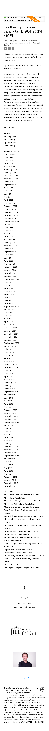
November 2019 (11, 367)
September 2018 (11, 392)
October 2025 (10, 182)
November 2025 (11, 179)
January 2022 (10, 297)
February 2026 (10, 169)
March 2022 (9, 291)
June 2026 (9, 160)
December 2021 (11, 300)
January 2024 (10, 243)
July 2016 (8, 462)
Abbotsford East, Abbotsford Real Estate (22, 495)
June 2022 (9, 282)
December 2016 (11, 446)
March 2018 (9, 407)
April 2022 (8, 288)
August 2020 (10, 346)
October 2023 (10, 249)
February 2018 (10, 410)
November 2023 (11, 245)
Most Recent (9, 154)
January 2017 (10, 443)
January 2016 (10, 480)
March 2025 (9, 203)
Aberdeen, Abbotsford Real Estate (19, 504)
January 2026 (10, 172)
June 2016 (8, 465)
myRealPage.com (29, 678)
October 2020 (10, 340)
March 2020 (9, 361)
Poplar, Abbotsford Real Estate (18, 549)
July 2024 (8, 227)
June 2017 (8, 431)
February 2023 (10, 267)
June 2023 (9, 258)
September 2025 (11, 185)
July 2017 (8, 428)
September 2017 (11, 422)
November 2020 (11, 337)
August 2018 (9, 395)
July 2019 (8, 370)
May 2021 (8, 319)
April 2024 (8, 236)
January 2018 (10, 413)
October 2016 (10, 453)
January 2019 (10, 385)
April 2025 (8, 200)
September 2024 (11, 221)
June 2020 (9, 352)
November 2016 (11, 449)
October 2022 (10, 276)
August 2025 (10, 188)
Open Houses (10, 143)
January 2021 (10, 331)
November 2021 (11, 303)
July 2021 (8, 312)
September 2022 (11, 279)
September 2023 (11, 252)
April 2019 (8, 376)
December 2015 (11, 483)
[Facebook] (24, 588)
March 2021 (9, 325)
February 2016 (10, 477)
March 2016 (9, 474)
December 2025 (11, 176)
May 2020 (8, 355)
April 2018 (8, 404)
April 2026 (8, 163)
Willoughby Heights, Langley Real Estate (22, 568)
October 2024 (10, 218)
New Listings (10, 139)
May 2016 (8, 468)
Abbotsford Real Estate (14, 498)
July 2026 (8, 157)
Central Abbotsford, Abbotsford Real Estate (23, 516)
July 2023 (8, 255)
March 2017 (9, 440)
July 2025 (8, 191)
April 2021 (8, 322)
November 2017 (11, 416)
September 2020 (11, 343)
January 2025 (10, 209)
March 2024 (9, 239)
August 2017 (9, 425)
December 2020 (11, 334)
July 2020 (8, 349)
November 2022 (11, 273)
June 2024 (9, 230)
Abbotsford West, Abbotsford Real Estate (22, 501)
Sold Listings (10, 145)
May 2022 (8, 285)
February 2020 (10, 364)
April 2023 (8, 261)
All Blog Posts (10, 136)
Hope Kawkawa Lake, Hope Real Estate (21, 537)
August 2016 (9, 459)
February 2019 (10, 382)
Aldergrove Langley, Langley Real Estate (22, 507)
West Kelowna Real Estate (15, 565)
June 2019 (8, 373)
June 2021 (8, 316)
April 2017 (8, 437)
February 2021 (10, 328)
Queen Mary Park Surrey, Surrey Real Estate (24, 556)
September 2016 (11, 456)
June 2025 (9, 194)
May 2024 (8, 233)
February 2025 (10, 206)
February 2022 (10, 294)
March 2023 (9, 264)
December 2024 (11, 212)
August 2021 (9, 309)
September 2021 (11, 306)
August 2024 (10, 224)
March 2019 (9, 379)
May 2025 (8, 197)
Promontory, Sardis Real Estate (18, 552)
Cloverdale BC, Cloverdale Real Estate (21, 531)
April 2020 (8, 358)
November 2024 (11, 215)
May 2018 (8, 401)
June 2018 (8, 398)
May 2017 (8, 434)
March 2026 (9, 166)
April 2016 (8, 471)
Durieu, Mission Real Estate (16, 534)
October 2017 (10, 419)
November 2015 (11, 486)
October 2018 (10, 389)
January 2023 (10, 270)
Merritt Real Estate (12, 540)
